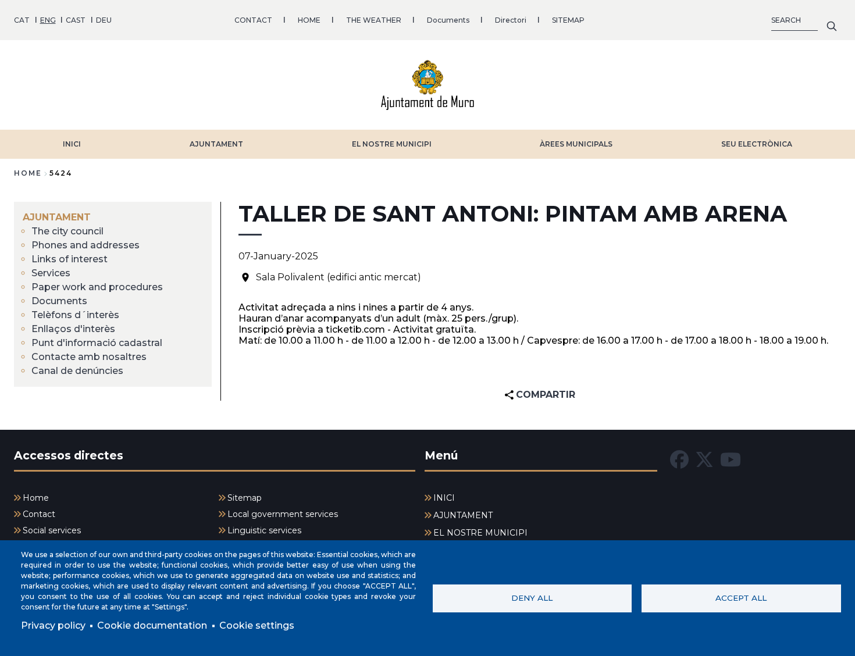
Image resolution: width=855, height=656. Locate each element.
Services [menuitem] (50, 273)
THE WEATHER (373, 20)
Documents (448, 20)
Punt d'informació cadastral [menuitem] (96, 342)
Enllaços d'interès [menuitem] (73, 328)
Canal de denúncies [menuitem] (77, 370)
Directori (510, 20)
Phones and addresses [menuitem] (85, 245)
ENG (48, 20)
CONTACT (253, 20)
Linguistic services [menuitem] (264, 530)
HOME (309, 20)
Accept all (741, 597)
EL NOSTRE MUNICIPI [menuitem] (480, 533)
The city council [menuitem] (67, 231)
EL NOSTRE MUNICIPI (392, 144)
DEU (104, 20)
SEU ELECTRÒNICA (756, 144)
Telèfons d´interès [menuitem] (75, 314)
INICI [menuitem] (444, 498)
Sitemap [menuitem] (244, 498)
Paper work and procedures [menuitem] (97, 287)
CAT (22, 20)
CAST (76, 20)
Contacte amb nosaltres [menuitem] (89, 356)
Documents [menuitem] (59, 300)
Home (28, 173)
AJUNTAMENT (216, 144)
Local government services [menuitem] (282, 514)
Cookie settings (256, 625)
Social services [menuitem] (52, 530)
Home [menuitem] (36, 498)
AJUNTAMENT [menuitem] (57, 217)
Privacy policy (53, 625)
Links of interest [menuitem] (69, 259)
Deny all (532, 597)
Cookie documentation (152, 625)
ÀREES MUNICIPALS (576, 144)
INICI (72, 144)
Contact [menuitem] (39, 514)
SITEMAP (568, 20)
